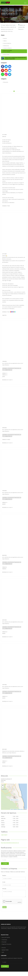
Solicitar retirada (6, 54)
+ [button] (2, 785)
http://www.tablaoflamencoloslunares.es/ (10, 842)
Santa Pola (12, 17)
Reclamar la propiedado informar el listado (7, 51)
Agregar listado (5, 949)
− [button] (2, 787)
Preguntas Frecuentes (6, 944)
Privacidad (4, 942)
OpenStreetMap (20, 809)
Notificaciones (6, 45)
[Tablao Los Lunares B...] (14, 797)
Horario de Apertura (7, 43)
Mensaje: (4, 888)
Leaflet (12, 809)
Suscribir (5, 863)
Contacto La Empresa (7, 48)
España (6, 17)
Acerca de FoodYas (6, 937)
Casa (2, 17)
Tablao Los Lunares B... (15, 799)
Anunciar (4, 947)
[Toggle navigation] (25, 2)
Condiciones (4, 939)
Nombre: (4, 875)
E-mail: (3, 882)
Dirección (5, 38)
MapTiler (15, 809)
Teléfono (5, 40)
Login (3, 952)
